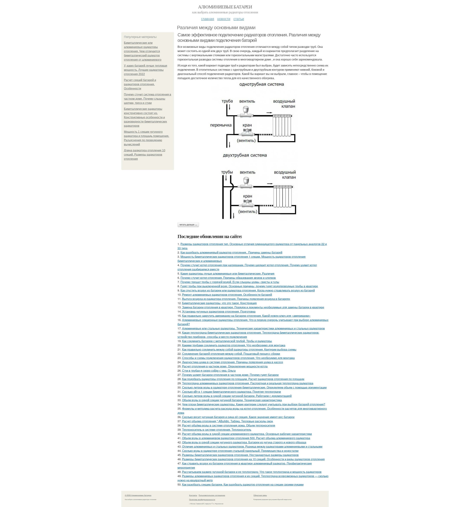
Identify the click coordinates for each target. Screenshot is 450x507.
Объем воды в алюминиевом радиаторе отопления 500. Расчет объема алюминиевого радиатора (246, 438)
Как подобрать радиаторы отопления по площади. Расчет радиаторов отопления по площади (243, 379)
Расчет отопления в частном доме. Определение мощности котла (225, 366)
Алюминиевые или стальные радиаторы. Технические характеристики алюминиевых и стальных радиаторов (253, 328)
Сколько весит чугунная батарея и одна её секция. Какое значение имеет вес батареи (238, 417)
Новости (223, 18)
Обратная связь (260, 495)
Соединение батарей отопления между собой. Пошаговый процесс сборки (231, 354)
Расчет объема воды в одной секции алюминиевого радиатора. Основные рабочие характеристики (247, 434)
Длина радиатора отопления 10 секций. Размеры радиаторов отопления (144, 154)
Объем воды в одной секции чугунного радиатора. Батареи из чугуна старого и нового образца (244, 442)
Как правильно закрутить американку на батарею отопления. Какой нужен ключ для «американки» (246, 316)
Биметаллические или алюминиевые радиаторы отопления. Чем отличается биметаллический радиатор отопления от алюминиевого (142, 51)
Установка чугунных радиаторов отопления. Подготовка (218, 311)
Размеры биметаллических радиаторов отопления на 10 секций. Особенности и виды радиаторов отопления (253, 459)
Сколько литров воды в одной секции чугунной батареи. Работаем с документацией (237, 396)
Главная (207, 18)
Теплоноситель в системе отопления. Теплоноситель (216, 430)
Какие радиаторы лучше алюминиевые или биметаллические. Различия (227, 273)
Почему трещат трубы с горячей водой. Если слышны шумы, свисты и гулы (230, 282)
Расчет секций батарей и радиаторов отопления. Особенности (140, 84)
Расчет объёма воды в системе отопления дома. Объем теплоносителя (228, 425)
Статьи (238, 18)
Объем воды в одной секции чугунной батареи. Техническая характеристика (232, 400)
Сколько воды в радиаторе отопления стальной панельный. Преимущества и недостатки (240, 451)
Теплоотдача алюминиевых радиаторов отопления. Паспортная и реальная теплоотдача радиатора (247, 383)
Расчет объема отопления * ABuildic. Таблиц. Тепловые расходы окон (227, 421)
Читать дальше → (188, 224)
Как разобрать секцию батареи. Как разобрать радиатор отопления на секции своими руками (243, 484)
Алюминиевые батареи (225, 7)
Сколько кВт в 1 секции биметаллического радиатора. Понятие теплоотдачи (231, 392)
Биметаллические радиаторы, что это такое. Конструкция (219, 303)
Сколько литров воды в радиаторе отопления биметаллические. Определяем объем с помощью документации (254, 387)
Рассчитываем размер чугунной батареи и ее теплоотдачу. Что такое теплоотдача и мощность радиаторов (252, 472)
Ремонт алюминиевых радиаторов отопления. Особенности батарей (227, 295)
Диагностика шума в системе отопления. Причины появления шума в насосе (232, 362)
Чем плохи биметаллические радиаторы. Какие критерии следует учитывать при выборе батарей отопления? (253, 404)
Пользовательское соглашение (212, 495)
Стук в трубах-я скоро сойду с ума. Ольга (209, 370)
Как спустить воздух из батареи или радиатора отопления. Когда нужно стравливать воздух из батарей (248, 290)
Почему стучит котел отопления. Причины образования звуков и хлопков (228, 278)
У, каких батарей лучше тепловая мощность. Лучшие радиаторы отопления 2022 (145, 70)
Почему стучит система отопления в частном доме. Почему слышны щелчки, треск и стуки (147, 98)
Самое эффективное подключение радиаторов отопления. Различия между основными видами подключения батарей (249, 37)
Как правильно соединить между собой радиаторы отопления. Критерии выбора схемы (239, 349)
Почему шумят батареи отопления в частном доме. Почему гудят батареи (230, 375)
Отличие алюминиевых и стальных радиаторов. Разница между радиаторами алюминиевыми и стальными (252, 446)
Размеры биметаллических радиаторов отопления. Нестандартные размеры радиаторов (240, 455)
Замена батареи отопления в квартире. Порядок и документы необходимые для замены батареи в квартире (253, 307)
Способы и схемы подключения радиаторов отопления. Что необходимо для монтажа (238, 358)
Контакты (193, 495)
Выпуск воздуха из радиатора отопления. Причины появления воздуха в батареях (236, 299)
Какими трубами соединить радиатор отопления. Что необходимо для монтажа (233, 345)
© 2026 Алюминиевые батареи (138, 495)
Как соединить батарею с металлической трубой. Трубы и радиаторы (227, 341)
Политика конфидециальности (202, 499)
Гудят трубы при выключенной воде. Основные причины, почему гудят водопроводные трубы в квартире (249, 286)
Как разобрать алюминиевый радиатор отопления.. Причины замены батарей (231, 252)
